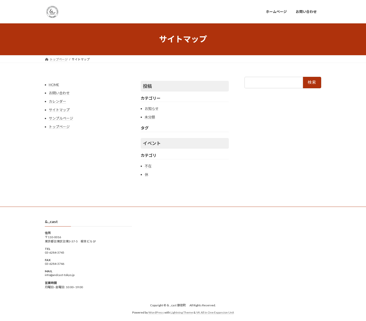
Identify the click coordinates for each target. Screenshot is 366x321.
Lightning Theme (182, 312)
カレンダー (57, 101)
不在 (148, 166)
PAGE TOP (353, 306)
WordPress (156, 312)
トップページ (59, 127)
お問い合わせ (59, 93)
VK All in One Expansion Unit (215, 312)
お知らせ (152, 108)
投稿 (147, 86)
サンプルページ (61, 118)
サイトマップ (59, 110)
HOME (54, 85)
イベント (152, 143)
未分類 (150, 117)
